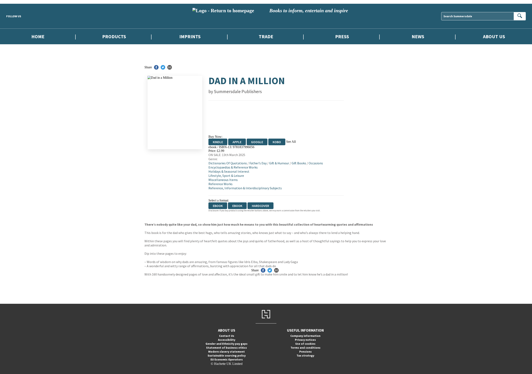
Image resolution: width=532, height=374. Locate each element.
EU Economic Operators (227, 359)
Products (114, 36)
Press (342, 36)
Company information (305, 336)
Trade (266, 36)
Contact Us (226, 336)
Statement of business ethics (226, 347)
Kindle (218, 142)
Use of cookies (305, 344)
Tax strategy (305, 355)
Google (257, 142)
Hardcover (260, 206)
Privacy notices (305, 340)
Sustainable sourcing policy (227, 355)
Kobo (277, 142)
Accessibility (226, 340)
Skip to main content (13, 2)
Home (37, 36)
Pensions (305, 351)
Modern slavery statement (226, 351)
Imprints (190, 36)
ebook (237, 206)
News (418, 36)
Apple (237, 142)
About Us (494, 36)
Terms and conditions (305, 347)
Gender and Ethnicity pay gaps (227, 344)
